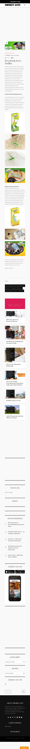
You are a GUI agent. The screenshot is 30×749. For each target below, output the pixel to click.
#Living (12, 409)
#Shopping (9, 356)
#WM (11, 375)
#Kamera (8, 392)
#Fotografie (9, 389)
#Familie (11, 334)
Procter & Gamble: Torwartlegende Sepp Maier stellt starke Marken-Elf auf (14, 383)
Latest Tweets (15, 723)
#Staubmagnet (9, 290)
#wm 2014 (9, 377)
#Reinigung (19, 288)
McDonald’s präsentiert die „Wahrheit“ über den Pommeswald (15, 547)
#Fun (12, 389)
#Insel (10, 409)
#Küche (10, 335)
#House (10, 391)
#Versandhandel (10, 357)
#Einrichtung (9, 333)
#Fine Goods (9, 349)
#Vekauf (11, 410)
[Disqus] (15, 439)
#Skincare (12, 315)
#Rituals (8, 315)
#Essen (8, 334)
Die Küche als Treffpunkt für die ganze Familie (14, 342)
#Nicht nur (8, 288)
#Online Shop (9, 354)
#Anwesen (9, 407)
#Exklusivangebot (10, 348)
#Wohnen (21, 290)
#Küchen (8, 336)
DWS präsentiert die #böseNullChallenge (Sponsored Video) (16, 524)
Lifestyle (7, 53)
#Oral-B (8, 372)
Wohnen (12, 53)
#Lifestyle (11, 353)
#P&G (11, 372)
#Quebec (8, 410)
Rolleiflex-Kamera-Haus (13, 401)
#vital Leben (9, 358)
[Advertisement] (15, 24)
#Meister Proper (10, 370)
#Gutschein (9, 350)
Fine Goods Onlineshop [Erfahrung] (13, 365)
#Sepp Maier (9, 374)
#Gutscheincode (10, 352)
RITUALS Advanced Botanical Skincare (12, 320)
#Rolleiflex (9, 394)
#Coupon (8, 285)
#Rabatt (13, 288)
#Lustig (12, 393)
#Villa (8, 411)
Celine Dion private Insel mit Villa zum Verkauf (14, 417)
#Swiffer (15, 290)
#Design (8, 331)
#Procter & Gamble (10, 373)
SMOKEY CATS (9, 55)
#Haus (8, 335)
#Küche (8, 353)
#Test (12, 356)
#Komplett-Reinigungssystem (17, 285)
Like (13, 57)
